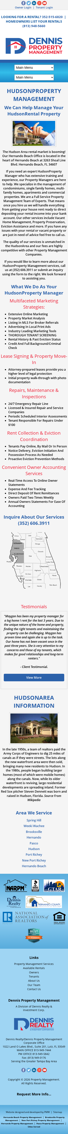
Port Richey (34, 854)
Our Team (34, 985)
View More (34, 677)
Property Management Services (34, 964)
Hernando (34, 837)
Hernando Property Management (17, 1123)
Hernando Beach (34, 866)
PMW (47, 1112)
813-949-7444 (42, 1050)
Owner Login (23, 7)
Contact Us (34, 989)
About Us (34, 980)
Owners (34, 972)
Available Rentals (34, 968)
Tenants (34, 976)
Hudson (34, 849)
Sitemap (57, 1112)
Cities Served (34, 1126)
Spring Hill (34, 820)
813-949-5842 (40, 1054)
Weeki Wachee (34, 826)
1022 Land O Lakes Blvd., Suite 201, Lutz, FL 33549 (34, 1046)
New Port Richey (34, 860)
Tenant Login (44, 7)
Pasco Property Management (50, 1123)
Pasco (34, 843)
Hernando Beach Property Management (22, 1117)
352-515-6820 (52, 17)
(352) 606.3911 (34, 523)
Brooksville (34, 832)
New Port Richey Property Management (41, 1120)
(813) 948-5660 (33, 26)
